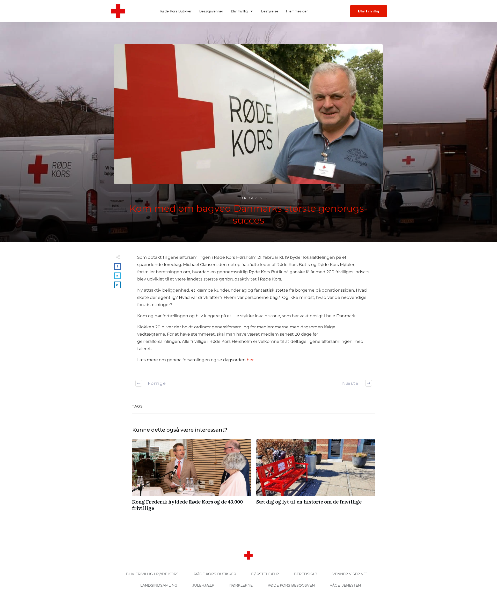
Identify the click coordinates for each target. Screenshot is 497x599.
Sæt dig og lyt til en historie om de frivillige (315, 477)
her (250, 359)
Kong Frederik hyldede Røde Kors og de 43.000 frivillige (191, 477)
